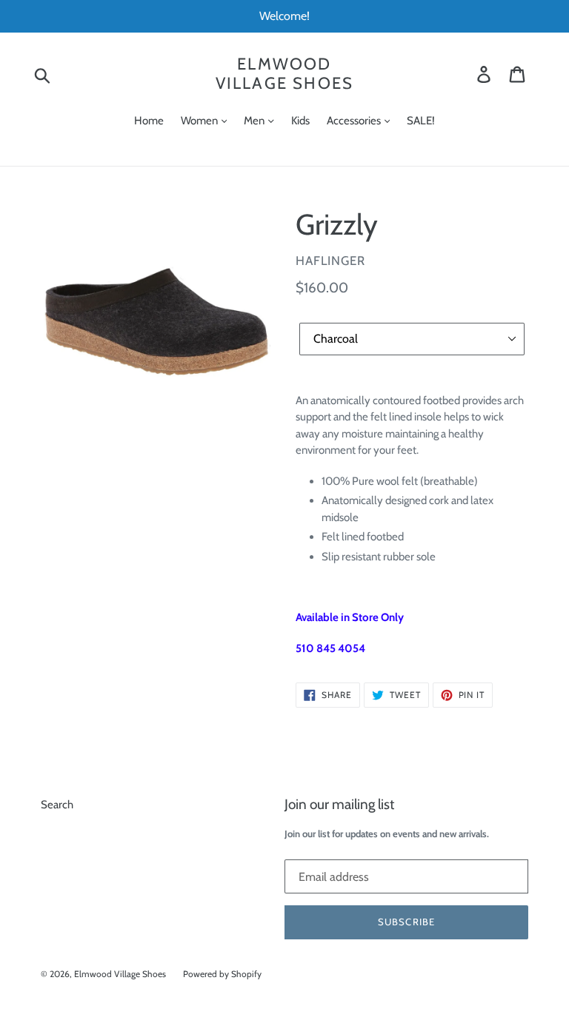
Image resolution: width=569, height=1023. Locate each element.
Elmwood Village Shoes (285, 74)
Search (57, 804)
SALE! (421, 120)
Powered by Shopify (222, 973)
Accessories (355, 120)
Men (255, 120)
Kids (300, 120)
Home (149, 120)
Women (200, 120)
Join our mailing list (339, 804)
